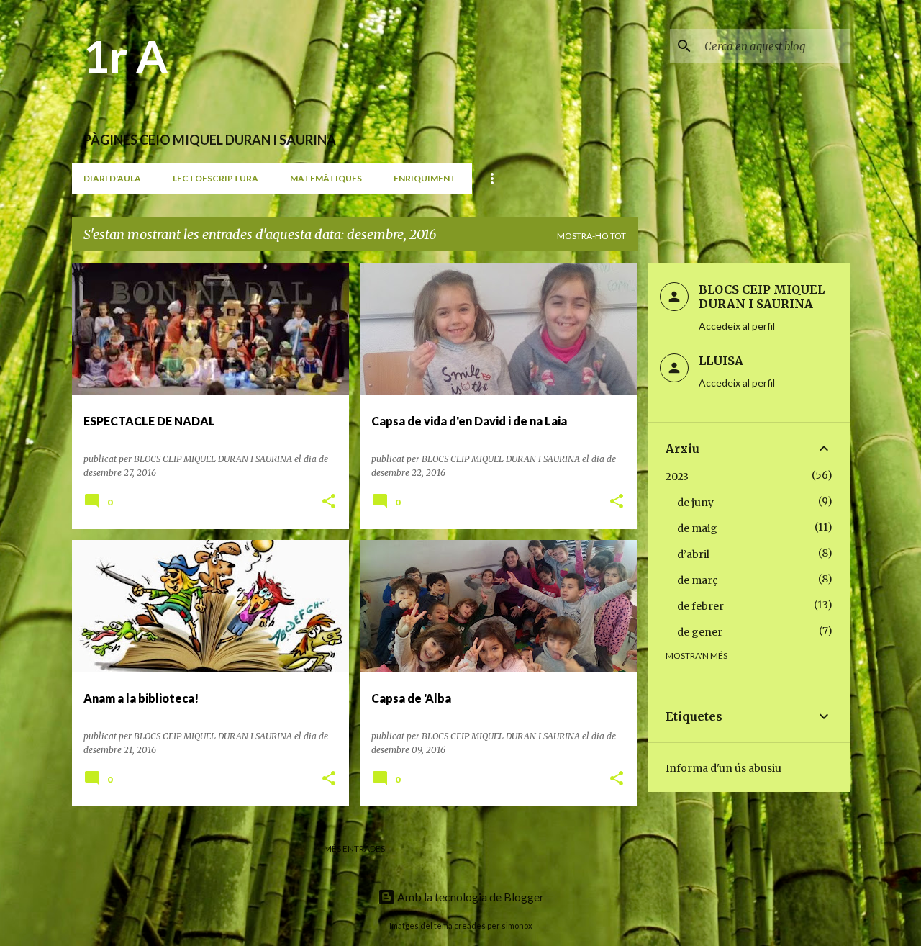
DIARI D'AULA (112, 178)
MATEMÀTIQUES (326, 178)
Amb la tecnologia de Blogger (469, 897)
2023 (677, 476)
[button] (328, 502)
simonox (517, 925)
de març (697, 580)
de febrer (700, 606)
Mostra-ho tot (591, 235)
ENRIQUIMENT (425, 178)
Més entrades (354, 848)
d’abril (693, 554)
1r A (125, 55)
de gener (699, 632)
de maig (697, 528)
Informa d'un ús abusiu (723, 768)
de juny (695, 502)
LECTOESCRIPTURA (215, 178)
